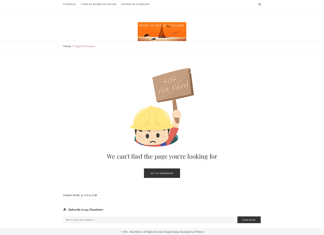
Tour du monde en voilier (99, 4)
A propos (69, 4)
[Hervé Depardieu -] (162, 31)
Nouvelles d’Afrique (136, 4)
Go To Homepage (162, 173)
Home (67, 46)
